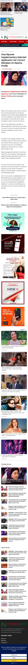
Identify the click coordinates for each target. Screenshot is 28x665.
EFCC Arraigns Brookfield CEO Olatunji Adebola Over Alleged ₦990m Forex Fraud (16, 604)
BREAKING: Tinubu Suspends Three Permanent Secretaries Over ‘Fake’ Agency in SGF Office (18, 514)
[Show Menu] (2, 37)
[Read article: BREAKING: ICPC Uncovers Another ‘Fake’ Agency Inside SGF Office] (4, 521)
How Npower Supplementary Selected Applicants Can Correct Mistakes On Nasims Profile (12, 481)
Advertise (3, 640)
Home (2, 51)
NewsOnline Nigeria (7, 69)
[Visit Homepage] (14, 37)
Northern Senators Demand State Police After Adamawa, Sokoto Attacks (17, 540)
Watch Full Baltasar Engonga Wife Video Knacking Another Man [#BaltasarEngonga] (17, 495)
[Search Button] (26, 37)
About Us (3, 638)
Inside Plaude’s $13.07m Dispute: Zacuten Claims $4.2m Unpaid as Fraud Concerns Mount (17, 533)
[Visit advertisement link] (14, 45)
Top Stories (12, 41)
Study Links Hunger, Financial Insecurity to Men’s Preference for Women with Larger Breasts (17, 488)
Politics (21, 41)
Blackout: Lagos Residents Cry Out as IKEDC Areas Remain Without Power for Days (18, 508)
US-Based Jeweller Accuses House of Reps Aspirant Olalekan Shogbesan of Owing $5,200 (18, 598)
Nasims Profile (6, 96)
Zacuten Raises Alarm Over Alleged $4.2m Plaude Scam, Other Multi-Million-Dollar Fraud (18, 501)
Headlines (4, 41)
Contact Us (4, 642)
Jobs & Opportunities (9, 51)
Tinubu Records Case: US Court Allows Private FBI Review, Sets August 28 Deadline (17, 527)
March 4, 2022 (17, 69)
